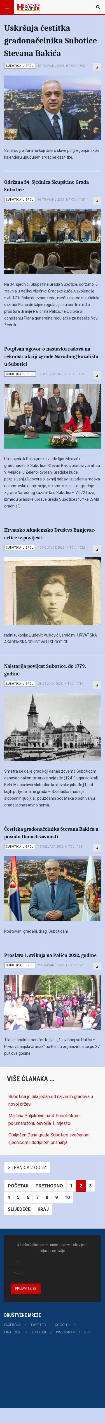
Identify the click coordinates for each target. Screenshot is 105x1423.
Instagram (65, 1332)
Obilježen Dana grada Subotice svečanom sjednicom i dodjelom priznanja (49, 1138)
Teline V (10, 1371)
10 (67, 1197)
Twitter (38, 1325)
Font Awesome (15, 1391)
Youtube (39, 1332)
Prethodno (49, 1186)
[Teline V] (28, 7)
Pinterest (13, 1332)
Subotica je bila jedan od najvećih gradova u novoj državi (50, 1100)
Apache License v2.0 (42, 1384)
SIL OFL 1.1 (66, 1391)
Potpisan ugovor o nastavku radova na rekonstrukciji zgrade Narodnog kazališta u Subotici (51, 356)
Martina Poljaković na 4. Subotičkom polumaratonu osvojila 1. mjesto (44, 1119)
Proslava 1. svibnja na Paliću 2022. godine (50, 955)
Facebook (12, 1325)
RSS (87, 1332)
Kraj (43, 1209)
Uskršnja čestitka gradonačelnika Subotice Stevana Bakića (50, 40)
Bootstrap (11, 1378)
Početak (18, 1186)
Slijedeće (19, 1209)
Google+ (62, 1325)
